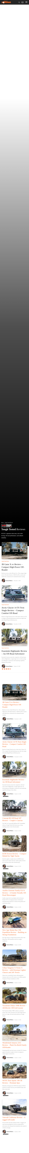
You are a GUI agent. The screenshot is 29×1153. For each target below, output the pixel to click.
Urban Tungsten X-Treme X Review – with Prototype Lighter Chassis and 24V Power (14, 970)
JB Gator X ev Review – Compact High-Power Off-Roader (13, 567)
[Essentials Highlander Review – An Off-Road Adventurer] (14, 637)
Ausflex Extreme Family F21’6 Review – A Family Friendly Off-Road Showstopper (14, 892)
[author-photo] (4, 580)
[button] (19, 2)
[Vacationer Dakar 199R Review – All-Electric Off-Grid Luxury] (14, 995)
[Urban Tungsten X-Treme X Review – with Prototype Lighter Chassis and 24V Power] (14, 958)
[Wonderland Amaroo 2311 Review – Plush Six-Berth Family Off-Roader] (14, 1033)
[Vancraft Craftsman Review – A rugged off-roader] (14, 1107)
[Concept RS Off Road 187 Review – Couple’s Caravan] (14, 808)
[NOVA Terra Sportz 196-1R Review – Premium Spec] (14, 1070)
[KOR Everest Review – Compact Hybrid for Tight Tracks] (14, 843)
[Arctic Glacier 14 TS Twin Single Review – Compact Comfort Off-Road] (14, 593)
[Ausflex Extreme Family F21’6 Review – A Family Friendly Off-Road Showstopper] (14, 880)
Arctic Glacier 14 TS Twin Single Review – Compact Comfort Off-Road (13, 610)
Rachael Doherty (9, 580)
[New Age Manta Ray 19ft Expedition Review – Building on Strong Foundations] (14, 920)
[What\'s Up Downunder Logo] (7, 2)
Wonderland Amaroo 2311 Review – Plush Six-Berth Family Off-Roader (14, 1045)
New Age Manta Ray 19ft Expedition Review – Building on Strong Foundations (14, 932)
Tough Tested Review (5, 561)
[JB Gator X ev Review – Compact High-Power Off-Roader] (14, 550)
